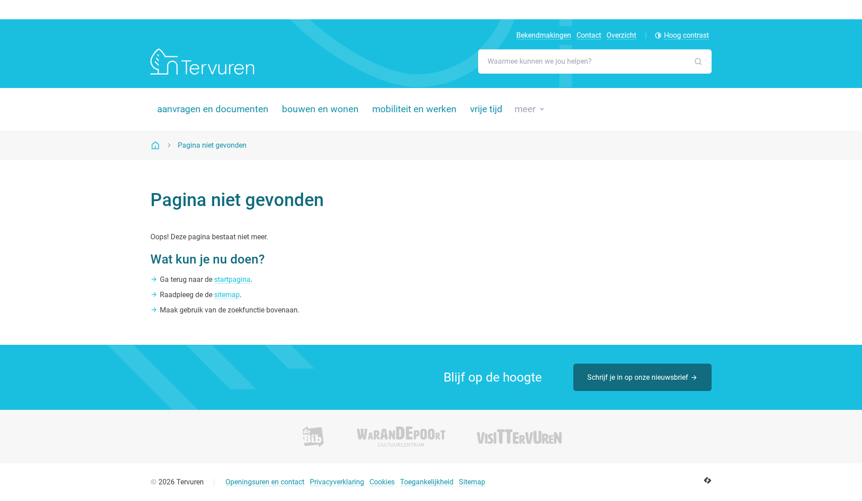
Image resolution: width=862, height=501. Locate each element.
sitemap (227, 294)
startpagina (232, 279)
